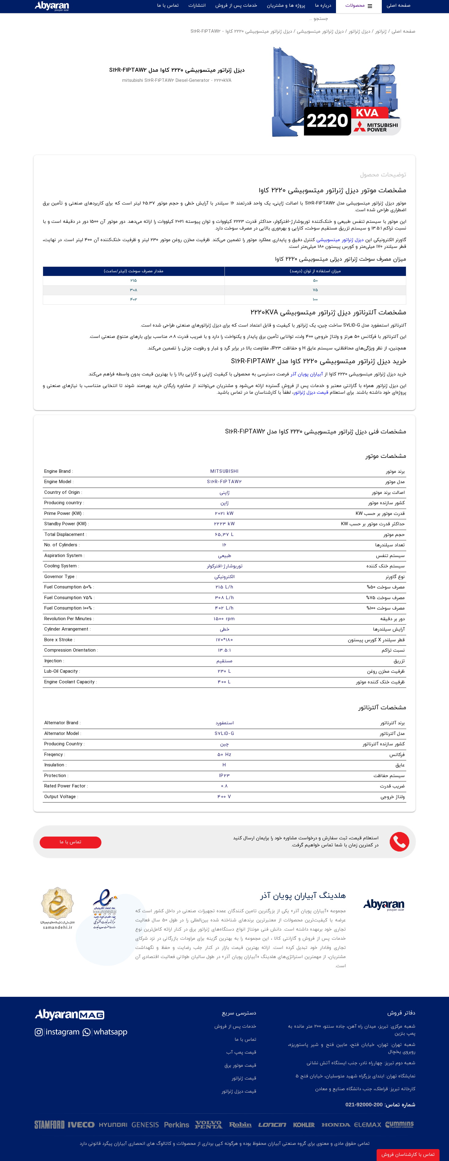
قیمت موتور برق (240, 1065)
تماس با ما (168, 5)
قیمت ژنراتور (244, 1078)
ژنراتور (381, 31)
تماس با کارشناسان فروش (408, 1155)
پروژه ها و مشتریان (286, 5)
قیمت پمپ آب (241, 1052)
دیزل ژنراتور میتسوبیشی (320, 31)
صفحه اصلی (399, 5)
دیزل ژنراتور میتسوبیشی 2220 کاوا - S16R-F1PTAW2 (241, 31)
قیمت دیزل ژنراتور (238, 1091)
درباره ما (323, 5)
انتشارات (197, 5)
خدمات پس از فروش (236, 5)
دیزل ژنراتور (359, 31)
